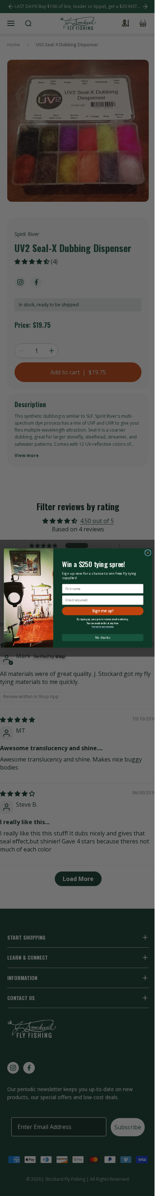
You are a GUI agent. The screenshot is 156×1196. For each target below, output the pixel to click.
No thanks (102, 638)
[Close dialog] (148, 553)
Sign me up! (103, 610)
